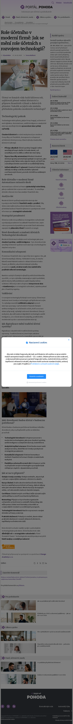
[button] (36, 382)
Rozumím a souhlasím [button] (36, 376)
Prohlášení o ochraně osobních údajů (45, 364)
